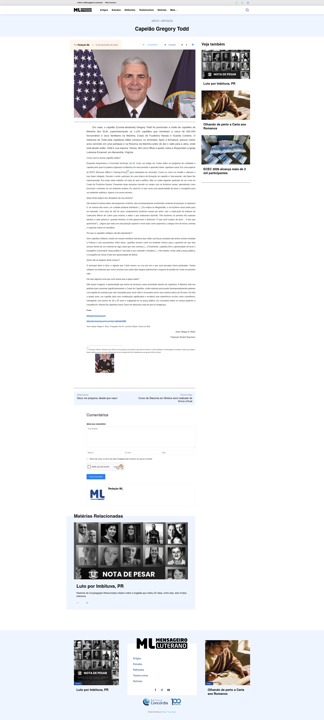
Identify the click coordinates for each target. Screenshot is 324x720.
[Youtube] (248, 3)
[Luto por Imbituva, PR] (131, 550)
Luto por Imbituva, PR (100, 586)
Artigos (167, 21)
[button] (245, 10)
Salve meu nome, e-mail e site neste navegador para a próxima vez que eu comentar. (121, 459)
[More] (192, 44)
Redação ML (84, 45)
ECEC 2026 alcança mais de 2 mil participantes (224, 171)
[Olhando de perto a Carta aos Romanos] (225, 105)
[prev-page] (78, 603)
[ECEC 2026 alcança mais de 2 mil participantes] (225, 149)
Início (155, 21)
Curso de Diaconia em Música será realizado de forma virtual (165, 399)
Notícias (78, 683)
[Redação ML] (97, 495)
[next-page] (87, 603)
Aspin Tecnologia (169, 712)
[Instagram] (242, 3)
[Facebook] (236, 3)
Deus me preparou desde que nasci (97, 398)
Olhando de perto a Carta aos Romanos (224, 126)
